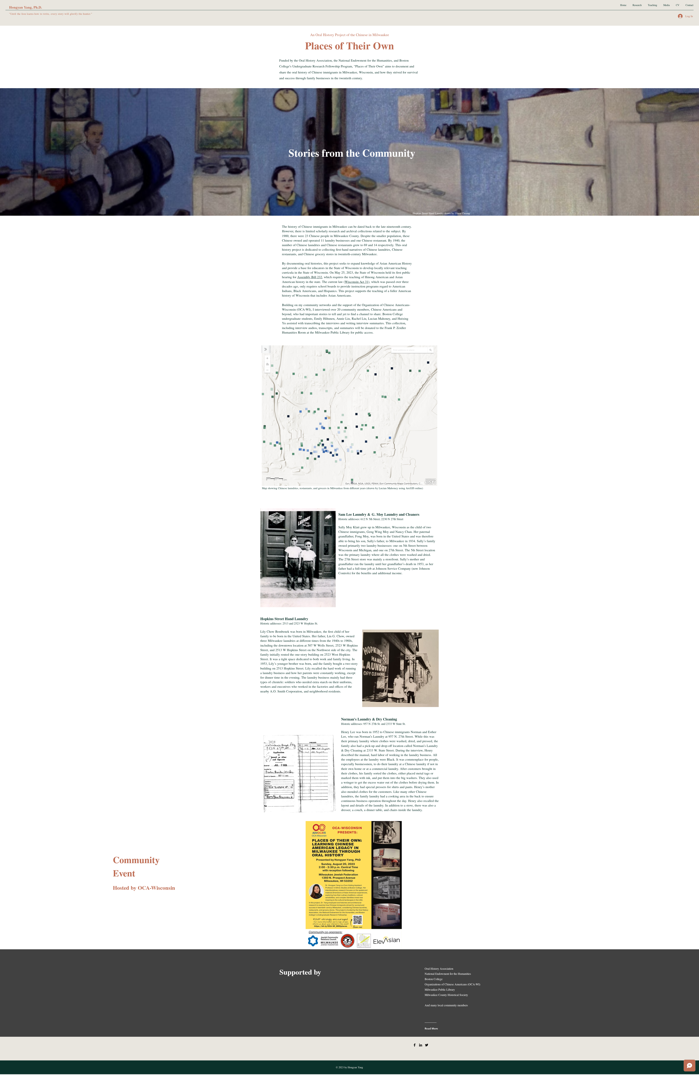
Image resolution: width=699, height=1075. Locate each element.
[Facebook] (414, 1045)
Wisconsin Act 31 (356, 281)
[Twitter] (426, 1045)
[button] (298, 557)
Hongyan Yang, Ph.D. (25, 7)
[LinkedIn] (420, 1045)
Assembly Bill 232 (309, 277)
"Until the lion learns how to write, (30, 13)
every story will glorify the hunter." (71, 13)
